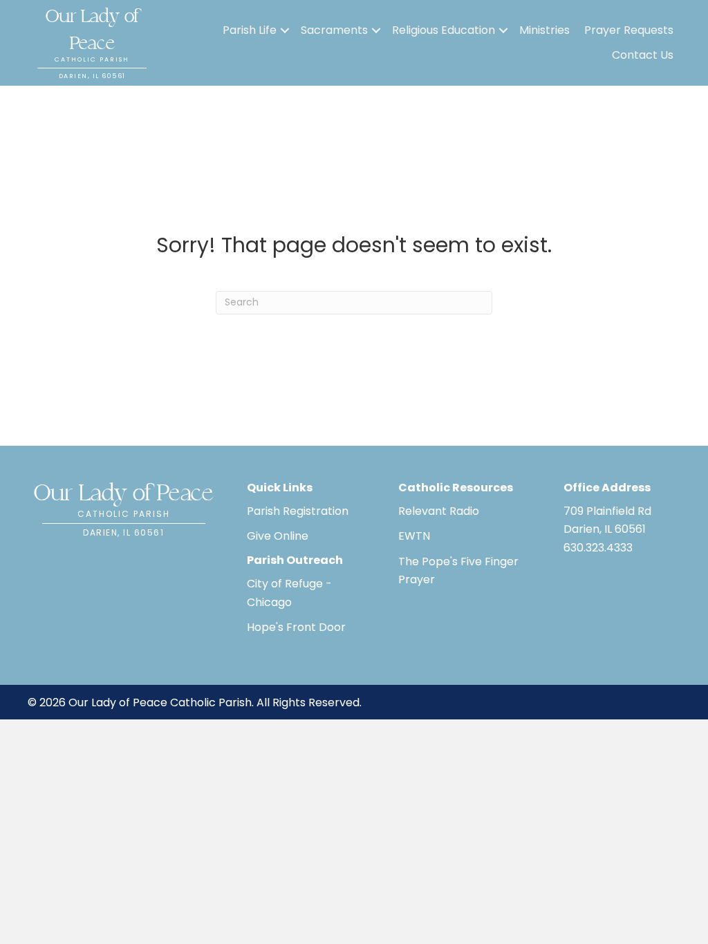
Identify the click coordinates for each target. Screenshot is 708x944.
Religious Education (443, 30)
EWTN (414, 536)
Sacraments (334, 30)
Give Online (277, 536)
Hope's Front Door (296, 627)
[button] (285, 30)
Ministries (544, 30)
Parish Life (250, 30)
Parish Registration (297, 511)
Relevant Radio (438, 511)
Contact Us (642, 55)
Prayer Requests (628, 30)
